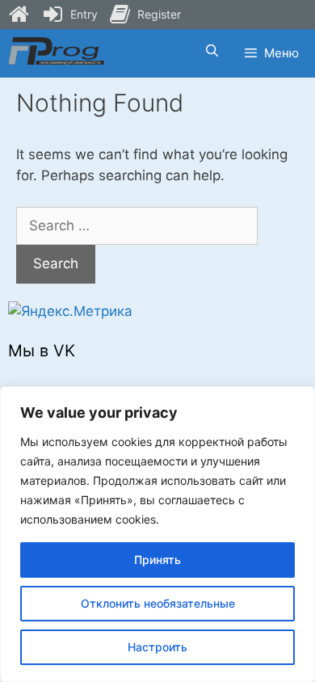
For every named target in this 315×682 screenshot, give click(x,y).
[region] (157, 534)
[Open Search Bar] (211, 51)
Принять (157, 559)
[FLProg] (56, 51)
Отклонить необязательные (158, 603)
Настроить (157, 647)
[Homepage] (18, 14)
